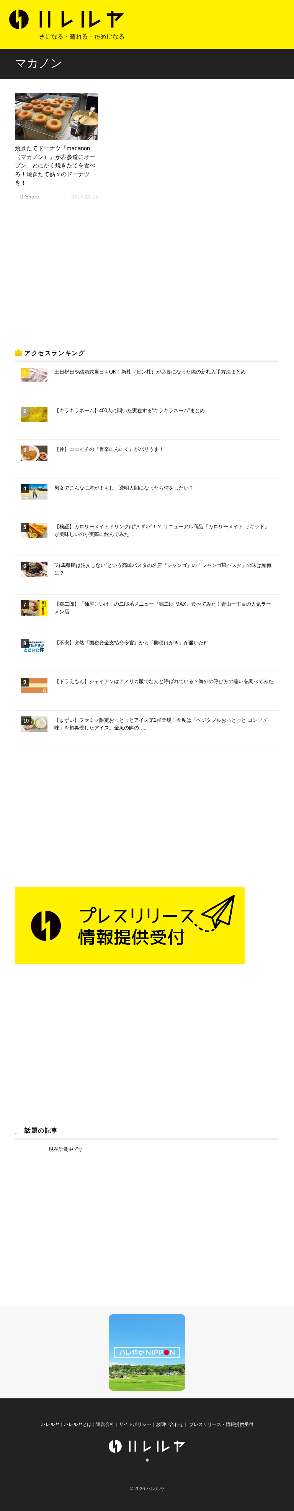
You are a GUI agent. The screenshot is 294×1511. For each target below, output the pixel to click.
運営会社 (105, 1424)
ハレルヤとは (77, 1424)
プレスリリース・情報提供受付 (220, 1424)
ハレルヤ (50, 1424)
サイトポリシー (135, 1424)
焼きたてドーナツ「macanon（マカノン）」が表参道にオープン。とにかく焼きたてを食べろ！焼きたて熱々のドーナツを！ (55, 165)
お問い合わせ (169, 1424)
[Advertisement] (72, 281)
